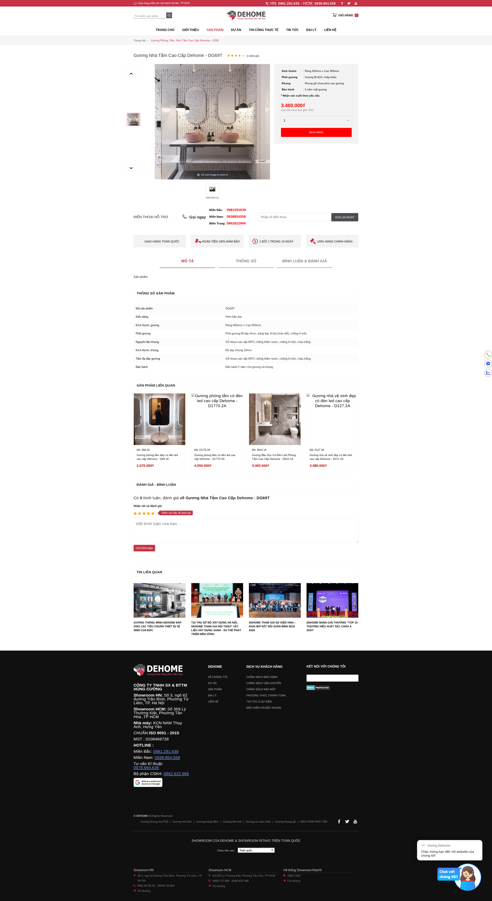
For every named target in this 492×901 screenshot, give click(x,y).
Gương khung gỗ (285, 821)
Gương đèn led (232, 821)
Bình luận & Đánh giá (304, 261)
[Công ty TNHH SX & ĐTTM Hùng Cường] (161, 670)
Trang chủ (165, 30)
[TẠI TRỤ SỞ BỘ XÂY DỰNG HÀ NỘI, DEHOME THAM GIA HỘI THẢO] (217, 600)
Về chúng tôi (217, 676)
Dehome (215, 666)
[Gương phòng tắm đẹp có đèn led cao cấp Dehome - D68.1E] (159, 419)
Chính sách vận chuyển (263, 683)
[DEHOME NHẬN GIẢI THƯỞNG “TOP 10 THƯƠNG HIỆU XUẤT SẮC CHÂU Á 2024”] (332, 600)
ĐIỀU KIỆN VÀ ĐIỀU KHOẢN (263, 707)
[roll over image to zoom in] (212, 121)
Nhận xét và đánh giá (148, 506)
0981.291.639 (288, 3)
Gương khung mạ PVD (154, 821)
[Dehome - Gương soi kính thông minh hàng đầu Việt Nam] (246, 15)
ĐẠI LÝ (311, 30)
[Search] (169, 15)
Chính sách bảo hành (262, 676)
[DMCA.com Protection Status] (332, 687)
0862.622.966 (176, 773)
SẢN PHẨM (215, 30)
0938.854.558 (325, 3)
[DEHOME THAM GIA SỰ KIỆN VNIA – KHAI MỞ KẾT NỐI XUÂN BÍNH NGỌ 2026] (275, 600)
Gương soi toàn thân (258, 821)
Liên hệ (330, 30)
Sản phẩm (215, 689)
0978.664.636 (146, 767)
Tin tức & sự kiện (259, 701)
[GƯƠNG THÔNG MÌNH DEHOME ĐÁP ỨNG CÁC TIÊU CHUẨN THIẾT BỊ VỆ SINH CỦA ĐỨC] (159, 600)
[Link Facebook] (342, 3)
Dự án (236, 30)
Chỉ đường (143, 890)
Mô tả (187, 261)
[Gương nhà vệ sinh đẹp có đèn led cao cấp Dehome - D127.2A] (332, 419)
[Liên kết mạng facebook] (488, 364)
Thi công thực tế (263, 30)
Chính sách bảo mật (261, 689)
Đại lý (212, 695)
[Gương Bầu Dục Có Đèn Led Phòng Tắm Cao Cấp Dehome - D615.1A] (275, 419)
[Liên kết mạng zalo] (488, 373)
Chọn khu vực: (226, 850)
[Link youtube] (355, 3)
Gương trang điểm (207, 821)
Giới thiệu (190, 30)
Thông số (246, 261)
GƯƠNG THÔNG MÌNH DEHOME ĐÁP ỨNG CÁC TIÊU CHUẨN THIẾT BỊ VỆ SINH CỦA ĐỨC (157, 626)
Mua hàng (316, 132)
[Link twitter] (349, 3)
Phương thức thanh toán (266, 695)
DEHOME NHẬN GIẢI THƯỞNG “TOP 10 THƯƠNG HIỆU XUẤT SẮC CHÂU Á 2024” (332, 626)
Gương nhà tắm (182, 821)
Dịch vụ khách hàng (264, 666)
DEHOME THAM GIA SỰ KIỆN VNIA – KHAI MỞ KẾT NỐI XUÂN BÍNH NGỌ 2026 (272, 626)
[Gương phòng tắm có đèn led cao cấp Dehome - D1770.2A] (217, 419)
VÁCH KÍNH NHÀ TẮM (313, 821)
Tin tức (292, 30)
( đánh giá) (253, 56)
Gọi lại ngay (344, 217)
